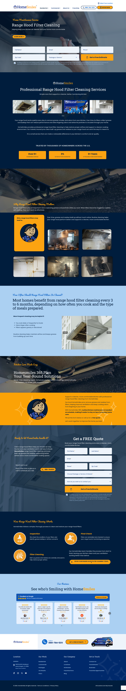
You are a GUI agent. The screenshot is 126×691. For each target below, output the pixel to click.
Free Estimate (93, 664)
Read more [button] (25, 612)
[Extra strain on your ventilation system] (97, 266)
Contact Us (92, 661)
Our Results (42, 670)
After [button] (109, 332)
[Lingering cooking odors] (63, 239)
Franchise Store (69, 670)
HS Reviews (67, 667)
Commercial (55, 8)
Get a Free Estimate (76, 642)
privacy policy (97, 64)
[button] (15, 107)
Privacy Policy (54, 686)
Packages (42, 667)
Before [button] (65, 332)
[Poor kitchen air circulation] (63, 266)
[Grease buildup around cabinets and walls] (29, 266)
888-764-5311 (55, 642)
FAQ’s (40, 673)
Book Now (92, 667)
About (66, 661)
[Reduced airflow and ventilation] (96, 239)
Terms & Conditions (43, 686)
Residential (42, 661)
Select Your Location (106, 3)
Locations (67, 664)
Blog (65, 673)
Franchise (76, 8)
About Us (66, 8)
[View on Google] (25, 615)
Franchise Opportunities (96, 670)
